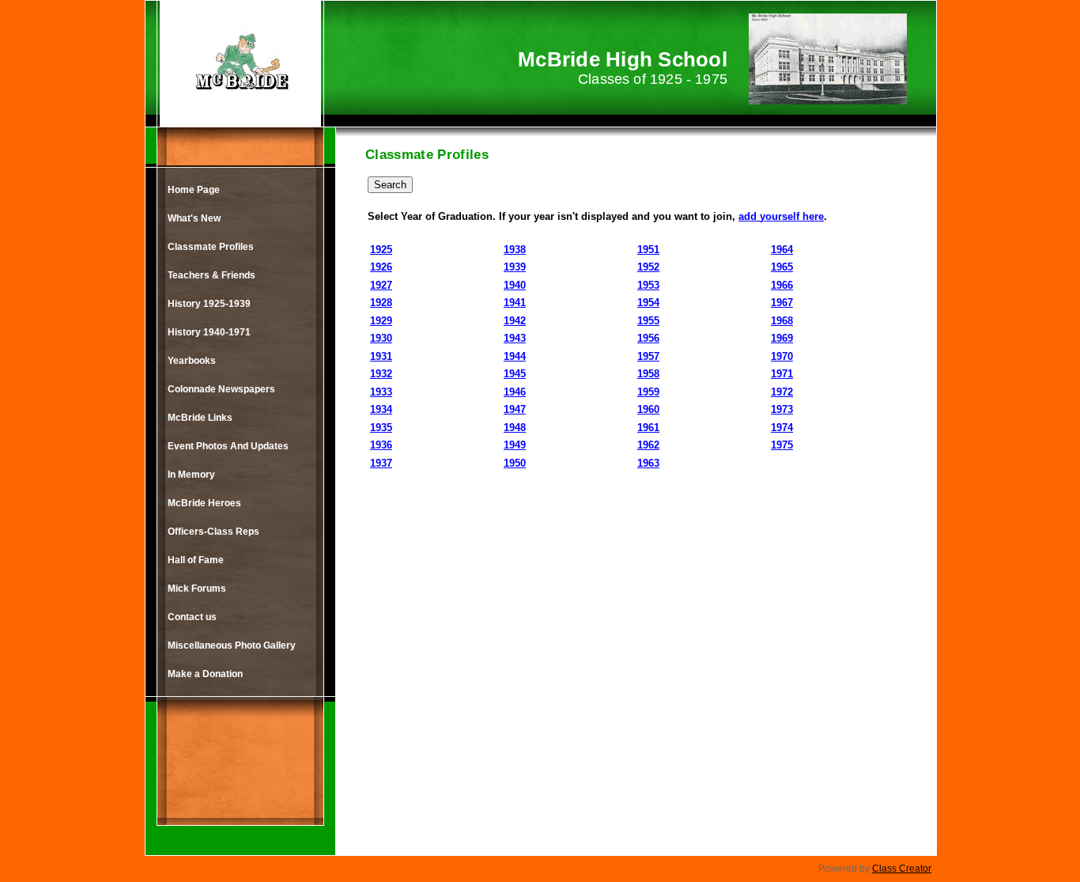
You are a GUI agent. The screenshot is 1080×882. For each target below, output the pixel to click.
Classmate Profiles (211, 246)
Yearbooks (192, 360)
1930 (381, 338)
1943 (515, 338)
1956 (648, 338)
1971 (782, 374)
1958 (648, 374)
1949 (515, 445)
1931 (381, 356)
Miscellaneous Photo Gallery (232, 645)
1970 (782, 356)
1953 (648, 285)
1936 (381, 445)
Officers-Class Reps (213, 531)
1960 (648, 409)
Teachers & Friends (211, 275)
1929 (381, 321)
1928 (381, 303)
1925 (381, 250)
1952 (648, 267)
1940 (515, 285)
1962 (648, 445)
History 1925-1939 (209, 303)
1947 (515, 409)
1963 (648, 463)
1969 (782, 338)
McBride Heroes (204, 503)
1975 (782, 445)
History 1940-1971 (209, 332)
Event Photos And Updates (228, 446)
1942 (515, 321)
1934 (381, 409)
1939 (515, 267)
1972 (782, 392)
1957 (648, 356)
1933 (381, 392)
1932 (381, 374)
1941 (515, 303)
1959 (648, 392)
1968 (782, 321)
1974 (782, 427)
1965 (782, 267)
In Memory (191, 474)
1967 (782, 303)
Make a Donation (205, 673)
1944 (515, 356)
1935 (381, 427)
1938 (515, 250)
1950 (515, 463)
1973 (782, 409)
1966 (782, 285)
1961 (648, 427)
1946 (515, 392)
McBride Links (200, 417)
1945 (515, 374)
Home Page (194, 189)
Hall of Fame (196, 560)
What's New (194, 218)
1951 (648, 250)
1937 (381, 463)
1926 (381, 267)
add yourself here (781, 216)
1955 (648, 321)
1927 (381, 285)
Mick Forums (197, 588)
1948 (515, 427)
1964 (782, 250)
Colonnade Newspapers (221, 389)
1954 (648, 303)
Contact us (192, 617)
